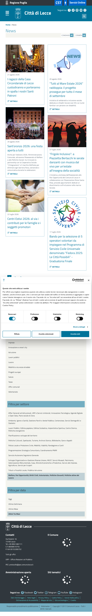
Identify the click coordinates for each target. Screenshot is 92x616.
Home (8, 24)
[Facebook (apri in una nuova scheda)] (69, 10)
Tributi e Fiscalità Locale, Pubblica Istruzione (25, 470)
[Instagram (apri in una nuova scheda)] (84, 10)
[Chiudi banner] (88, 280)
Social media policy (72, 597)
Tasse (10, 382)
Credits (73, 600)
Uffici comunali (14, 387)
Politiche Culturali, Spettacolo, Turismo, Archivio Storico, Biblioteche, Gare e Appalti (40, 440)
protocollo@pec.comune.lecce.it (21, 564)
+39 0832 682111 (15, 544)
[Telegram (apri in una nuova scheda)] (77, 10)
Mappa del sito (46, 600)
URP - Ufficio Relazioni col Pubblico (19, 559)
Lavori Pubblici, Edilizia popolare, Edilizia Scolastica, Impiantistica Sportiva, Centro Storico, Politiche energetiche (42, 429)
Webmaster (45, 606)
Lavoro (11, 362)
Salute (10, 377)
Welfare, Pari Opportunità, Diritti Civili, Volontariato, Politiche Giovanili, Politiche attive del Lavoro (43, 476)
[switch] (35, 318)
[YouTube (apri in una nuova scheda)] (80, 10)
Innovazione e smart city (17, 347)
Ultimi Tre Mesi (14, 514)
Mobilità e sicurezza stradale (19, 367)
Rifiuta (16, 334)
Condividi (65, 35)
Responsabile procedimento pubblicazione (22, 606)
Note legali (31, 597)
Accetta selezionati (46, 334)
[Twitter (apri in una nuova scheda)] (73, 10)
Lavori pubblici (13, 357)
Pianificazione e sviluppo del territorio (22, 435)
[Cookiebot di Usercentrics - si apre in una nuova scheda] (74, 280)
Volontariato (13, 391)
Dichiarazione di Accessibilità (27, 600)
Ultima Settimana (15, 504)
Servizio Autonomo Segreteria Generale (23, 455)
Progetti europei (14, 372)
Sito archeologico (61, 600)
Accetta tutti (75, 334)
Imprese (11, 342)
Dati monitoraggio (18, 597)
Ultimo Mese (13, 509)
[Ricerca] (84, 16)
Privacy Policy (43, 597)
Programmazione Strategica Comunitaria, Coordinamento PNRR (32, 450)
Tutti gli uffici (11, 554)
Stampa (79, 35)
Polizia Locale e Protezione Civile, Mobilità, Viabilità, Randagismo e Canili (36, 445)
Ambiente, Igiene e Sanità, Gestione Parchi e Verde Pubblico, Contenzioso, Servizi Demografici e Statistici (44, 422)
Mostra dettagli (79, 327)
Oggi (10, 499)
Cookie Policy (57, 597)
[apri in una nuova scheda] (65, 3)
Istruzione (12, 352)
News (14, 24)
